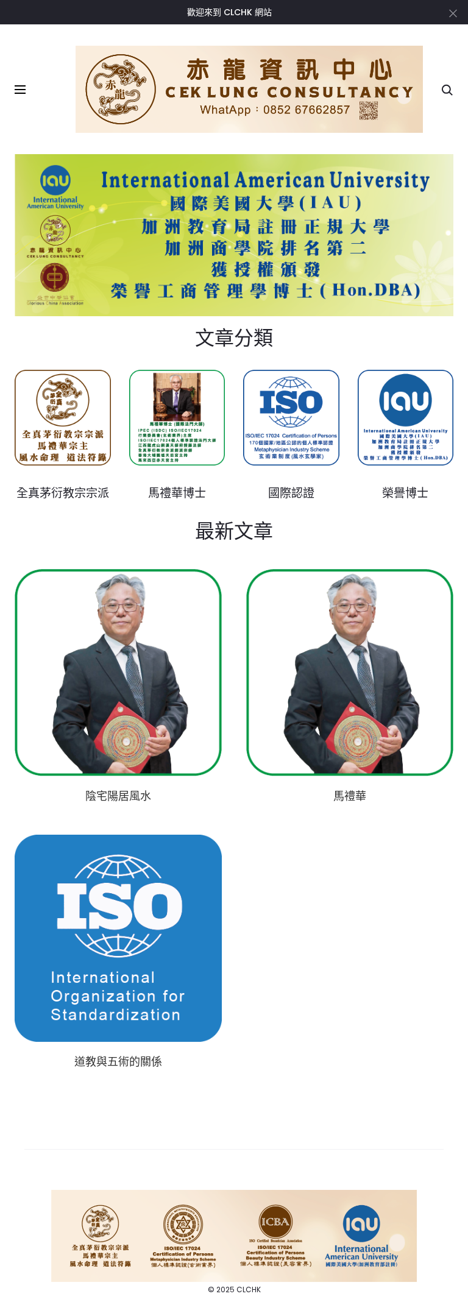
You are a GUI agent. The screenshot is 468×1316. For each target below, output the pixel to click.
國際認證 (291, 492)
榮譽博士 (405, 492)
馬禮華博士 (177, 492)
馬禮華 (349, 796)
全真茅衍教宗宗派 (62, 492)
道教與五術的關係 (118, 1061)
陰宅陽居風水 (118, 796)
